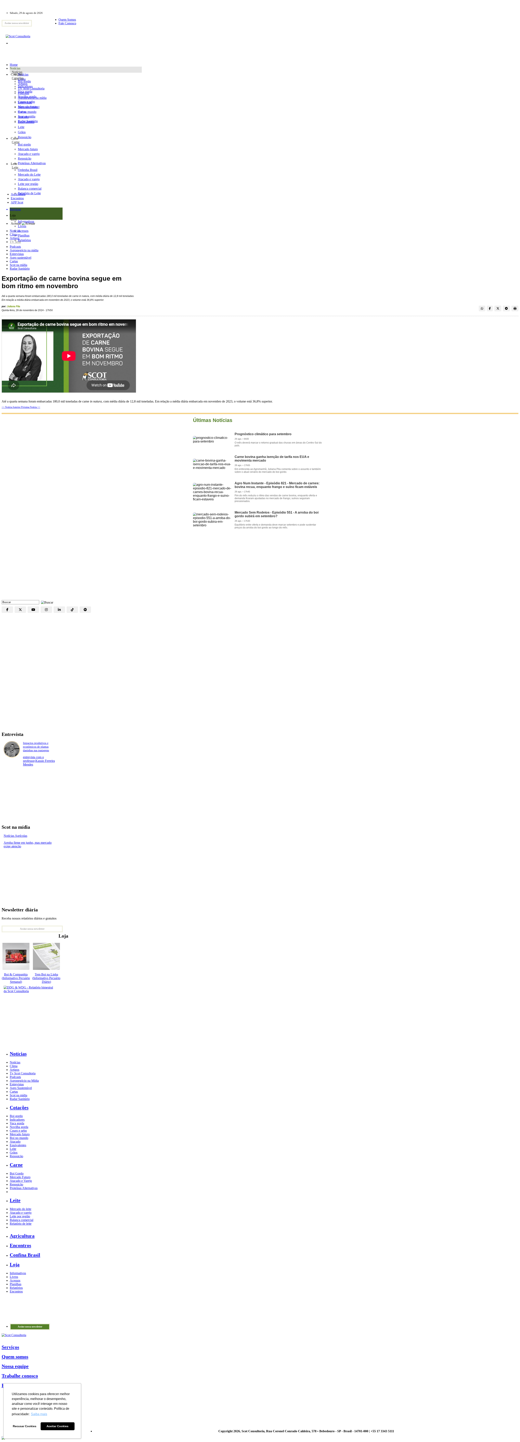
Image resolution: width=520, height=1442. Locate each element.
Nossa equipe (15, 1366)
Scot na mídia (18, 265)
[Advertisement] (260, 567)
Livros (14, 1277)
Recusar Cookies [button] (24, 1426)
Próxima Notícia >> (30, 407)
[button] (46, 602)
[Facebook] (7, 609)
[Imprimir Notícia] (514, 308)
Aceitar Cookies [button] (57, 1426)
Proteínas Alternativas (24, 1188)
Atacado (23, 117)
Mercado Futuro (20, 1177)
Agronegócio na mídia (24, 250)
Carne (16, 142)
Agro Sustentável (21, 1088)
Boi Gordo (17, 1173)
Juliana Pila (13, 306)
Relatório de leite (20, 1223)
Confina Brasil (25, 1255)
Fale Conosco (67, 23)
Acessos (15, 1280)
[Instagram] (46, 609)
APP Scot (17, 202)
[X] (20, 609)
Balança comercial (21, 1220)
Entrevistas (17, 254)
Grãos (22, 132)
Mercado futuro (28, 106)
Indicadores (25, 86)
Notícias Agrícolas (15, 835)
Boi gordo (24, 81)
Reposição (24, 137)
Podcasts (15, 246)
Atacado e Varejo (21, 1180)
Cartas (14, 261)
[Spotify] (85, 609)
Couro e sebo (26, 101)
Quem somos (15, 1356)
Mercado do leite (20, 1209)
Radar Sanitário (20, 268)
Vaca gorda (25, 91)
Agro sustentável (20, 257)
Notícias (17, 72)
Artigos (14, 238)
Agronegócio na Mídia (24, 1080)
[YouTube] (33, 609)
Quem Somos (67, 19)
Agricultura (18, 194)
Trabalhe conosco (20, 1375)
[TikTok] (72, 609)
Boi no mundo (27, 112)
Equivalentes (26, 122)
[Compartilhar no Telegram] (506, 308)
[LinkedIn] (59, 609)
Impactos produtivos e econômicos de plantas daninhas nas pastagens (36, 747)
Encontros (17, 198)
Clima (13, 234)
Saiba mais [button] (39, 1414)
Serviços (10, 1347)
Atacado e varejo (20, 1212)
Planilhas (15, 1284)
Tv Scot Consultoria (23, 1073)
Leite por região (20, 1216)
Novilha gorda (27, 96)
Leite (21, 127)
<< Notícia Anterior (11, 407)
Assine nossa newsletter (16, 23)
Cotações (18, 78)
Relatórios (16, 1287)
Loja (14, 219)
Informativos (18, 1273)
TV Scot (15, 241)
